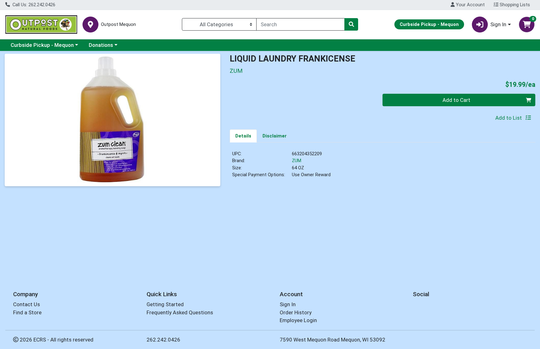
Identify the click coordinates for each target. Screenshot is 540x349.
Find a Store (27, 312)
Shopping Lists (514, 4)
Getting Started (165, 304)
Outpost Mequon (118, 24)
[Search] (351, 24)
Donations (101, 45)
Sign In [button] (498, 24)
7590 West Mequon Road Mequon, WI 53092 (332, 340)
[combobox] (300, 24)
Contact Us (26, 304)
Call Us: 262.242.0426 (33, 4)
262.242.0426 (163, 340)
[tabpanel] (382, 167)
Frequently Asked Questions (180, 312)
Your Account (470, 4)
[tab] (243, 135)
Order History (296, 312)
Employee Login (298, 320)
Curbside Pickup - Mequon (42, 45)
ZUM (296, 160)
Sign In (288, 304)
